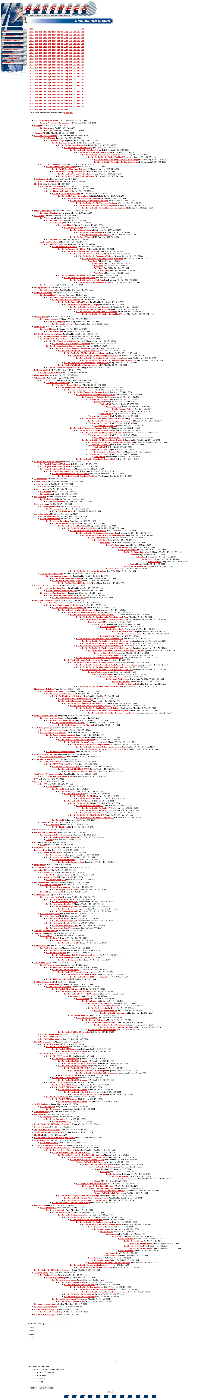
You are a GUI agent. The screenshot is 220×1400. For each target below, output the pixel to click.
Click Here (68, 113)
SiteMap (110, 1392)
